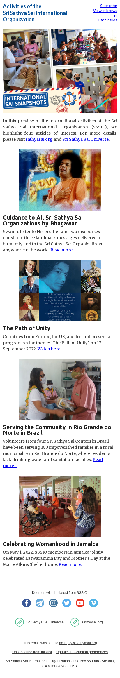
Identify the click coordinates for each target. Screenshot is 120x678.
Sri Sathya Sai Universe (85, 139)
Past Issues (107, 20)
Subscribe (108, 6)
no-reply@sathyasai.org (78, 643)
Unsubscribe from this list (32, 652)
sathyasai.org (39, 139)
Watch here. (49, 349)
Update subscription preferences (82, 652)
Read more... (62, 250)
